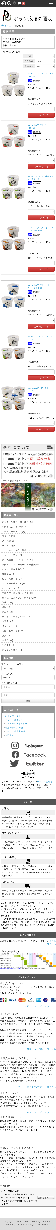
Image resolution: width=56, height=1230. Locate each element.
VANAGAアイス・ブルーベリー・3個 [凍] (41, 286)
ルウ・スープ (11, 587)
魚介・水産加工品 (13, 569)
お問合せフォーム (46, 1197)
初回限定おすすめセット (15, 526)
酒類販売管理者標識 (15, 731)
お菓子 (7, 621)
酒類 (6, 606)
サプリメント (10, 625)
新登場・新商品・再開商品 (17, 521)
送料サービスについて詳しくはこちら (37, 1086)
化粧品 (7, 640)
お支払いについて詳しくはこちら (39, 1006)
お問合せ (9, 735)
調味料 (7, 602)
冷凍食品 (8, 573)
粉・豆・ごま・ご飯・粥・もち (19, 597)
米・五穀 (8, 540)
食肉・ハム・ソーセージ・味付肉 (21, 564)
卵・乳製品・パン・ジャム (17, 559)
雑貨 (6, 635)
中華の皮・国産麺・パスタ (17, 592)
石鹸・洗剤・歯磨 (13, 630)
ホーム (7, 25)
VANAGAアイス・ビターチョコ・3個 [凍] (41, 229)
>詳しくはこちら (50, 942)
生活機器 (8, 644)
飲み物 (7, 611)
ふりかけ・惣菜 (12, 554)
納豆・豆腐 (10, 545)
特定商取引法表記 (14, 727)
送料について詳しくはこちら (41, 1048)
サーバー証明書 (44, 781)
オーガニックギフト (13, 531)
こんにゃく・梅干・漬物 (16, 550)
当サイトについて (14, 719)
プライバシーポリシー (16, 723)
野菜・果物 (10, 535)
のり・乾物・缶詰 (13, 578)
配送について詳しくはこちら (41, 1112)
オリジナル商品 (12, 649)
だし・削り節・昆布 (14, 583)
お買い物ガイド (13, 715)
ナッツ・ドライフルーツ (16, 616)
